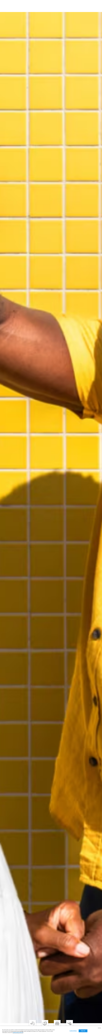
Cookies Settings (73, 1030)
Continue (99, 1027)
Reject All (83, 1030)
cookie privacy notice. (17, 1032)
